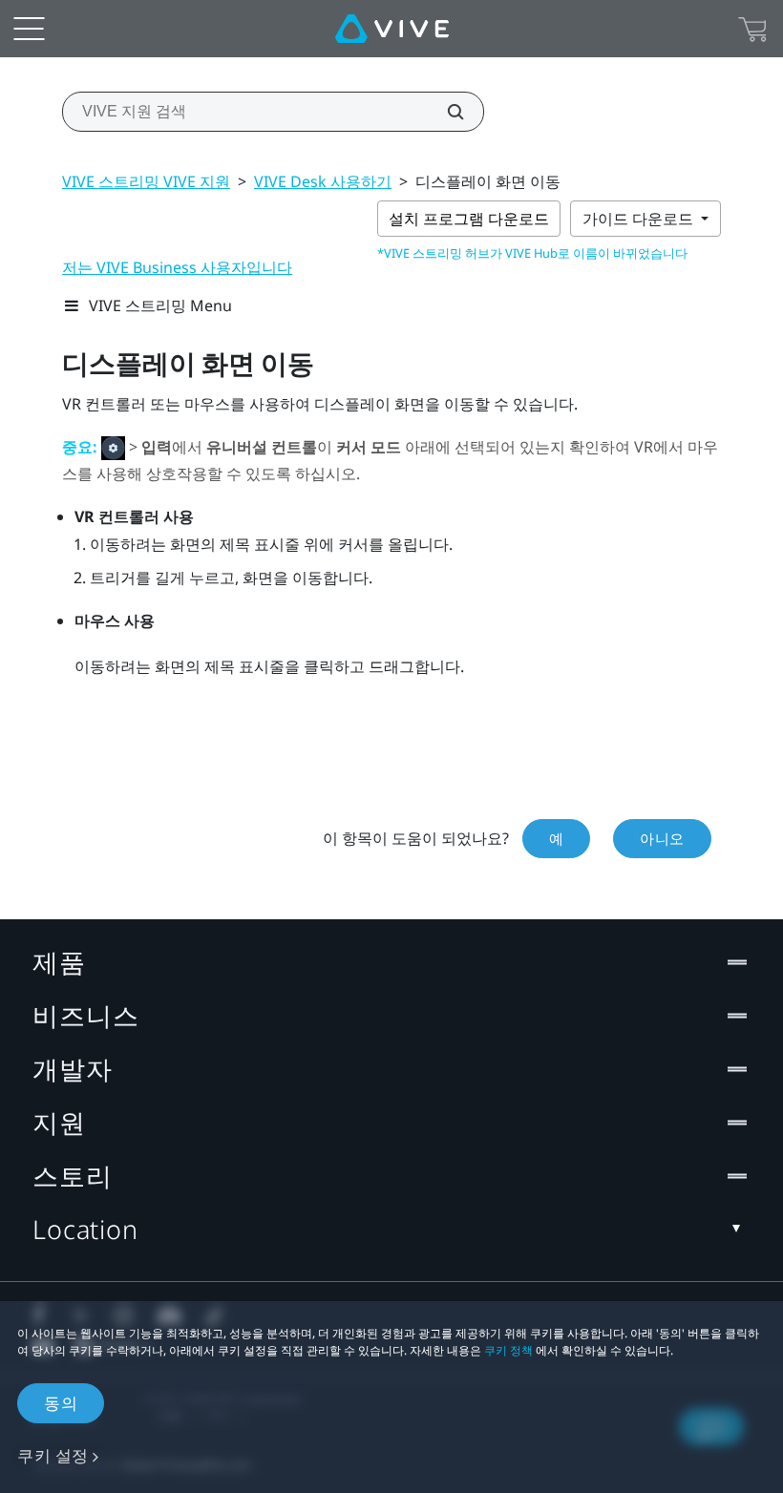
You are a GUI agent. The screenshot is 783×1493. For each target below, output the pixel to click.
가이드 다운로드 (639, 218)
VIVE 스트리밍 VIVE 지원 (146, 181)
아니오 (662, 838)
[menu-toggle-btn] (28, 28)
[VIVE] (392, 28)
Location (85, 1229)
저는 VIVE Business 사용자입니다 (177, 267)
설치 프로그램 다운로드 (469, 218)
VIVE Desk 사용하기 (323, 181)
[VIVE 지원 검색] (445, 112)
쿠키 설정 (53, 1455)
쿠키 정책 (508, 1350)
